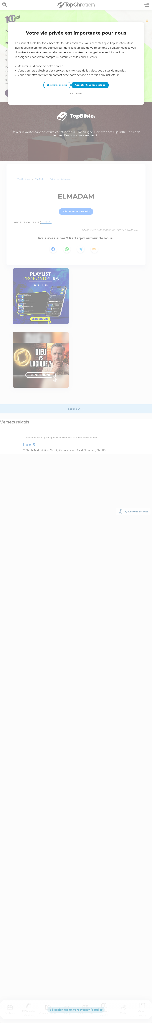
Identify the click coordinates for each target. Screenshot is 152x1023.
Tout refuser (76, 93)
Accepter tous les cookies (90, 85)
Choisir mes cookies (57, 85)
